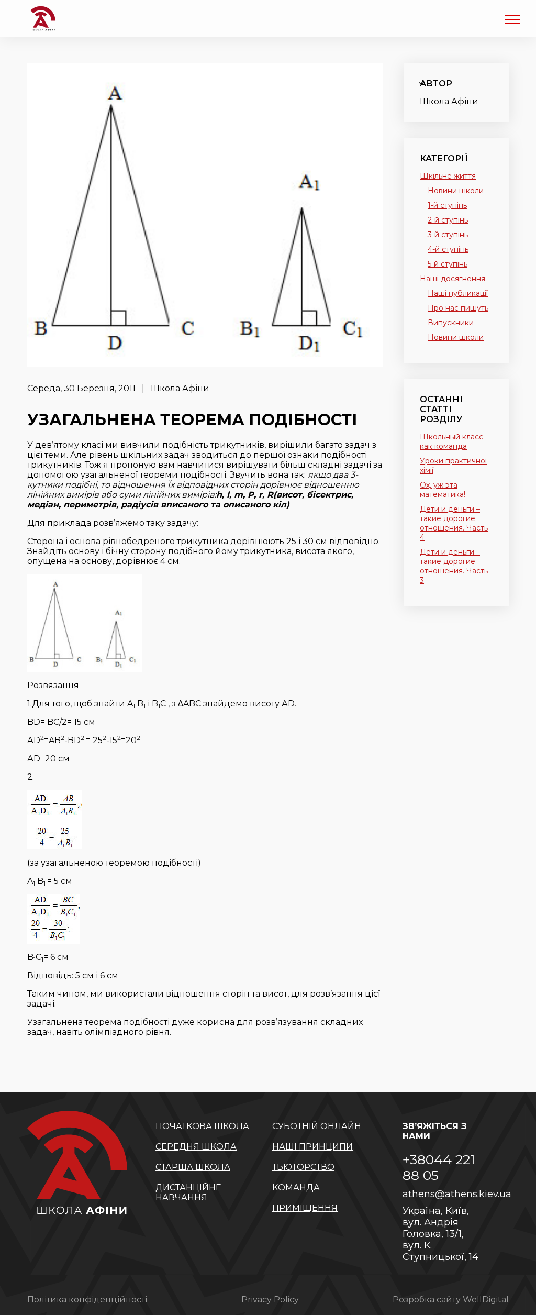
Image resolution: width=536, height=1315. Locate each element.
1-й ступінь (447, 205)
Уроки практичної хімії (453, 465)
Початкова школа (202, 1126)
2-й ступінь (448, 220)
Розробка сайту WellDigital (451, 1300)
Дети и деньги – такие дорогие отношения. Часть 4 (454, 523)
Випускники (451, 322)
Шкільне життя (448, 176)
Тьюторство (303, 1167)
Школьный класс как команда (451, 441)
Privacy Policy (270, 1300)
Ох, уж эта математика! (442, 489)
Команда (296, 1187)
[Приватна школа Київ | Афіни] (43, 18)
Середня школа (196, 1147)
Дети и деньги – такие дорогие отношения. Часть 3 (454, 566)
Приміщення (305, 1208)
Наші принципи (312, 1147)
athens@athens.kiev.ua (449, 1194)
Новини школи (456, 190)
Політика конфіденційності (87, 1300)
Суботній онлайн (316, 1126)
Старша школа (192, 1167)
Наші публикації (458, 293)
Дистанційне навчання (188, 1192)
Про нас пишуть (458, 308)
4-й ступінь (448, 249)
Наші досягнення (452, 278)
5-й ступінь (447, 264)
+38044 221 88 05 (439, 1167)
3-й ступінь (448, 234)
